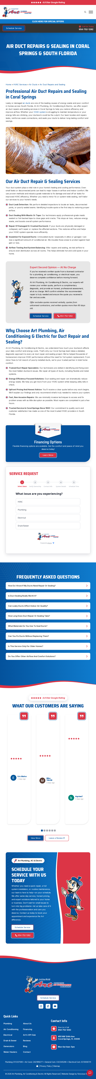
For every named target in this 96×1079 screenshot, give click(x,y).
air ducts (26, 103)
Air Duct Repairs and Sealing (52, 84)
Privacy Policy (46, 1066)
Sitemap (56, 1066)
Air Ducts (33, 84)
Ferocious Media (84, 1074)
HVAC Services (20, 84)
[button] (85, 12)
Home (8, 84)
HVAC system (39, 112)
